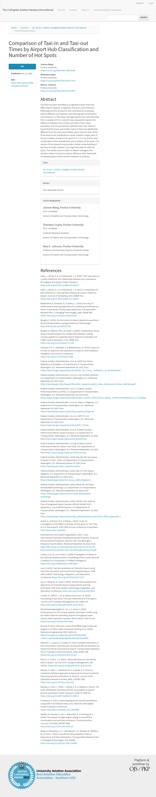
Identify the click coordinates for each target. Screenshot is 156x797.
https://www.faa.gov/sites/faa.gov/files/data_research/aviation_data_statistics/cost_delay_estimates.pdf (88, 384)
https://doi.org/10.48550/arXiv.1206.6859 (59, 563)
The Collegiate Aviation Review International (27, 10)
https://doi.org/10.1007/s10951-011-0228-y (60, 298)
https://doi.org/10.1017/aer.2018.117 (57, 726)
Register (140, 3)
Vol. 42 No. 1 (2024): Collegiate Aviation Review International (59, 27)
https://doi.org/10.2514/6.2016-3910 (78, 591)
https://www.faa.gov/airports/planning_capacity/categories (67, 411)
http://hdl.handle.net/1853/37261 (56, 326)
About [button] (85, 10)
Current (61, 10)
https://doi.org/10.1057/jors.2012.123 (57, 682)
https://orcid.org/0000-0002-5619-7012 (58, 80)
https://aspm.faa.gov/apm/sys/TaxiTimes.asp (65, 452)
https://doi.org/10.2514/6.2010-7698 (57, 356)
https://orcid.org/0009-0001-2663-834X (58, 70)
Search (143, 17)
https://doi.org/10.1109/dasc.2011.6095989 (60, 709)
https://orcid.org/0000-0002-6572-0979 (58, 90)
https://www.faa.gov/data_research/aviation (61, 466)
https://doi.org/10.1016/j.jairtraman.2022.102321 (70, 665)
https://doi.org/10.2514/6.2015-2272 (68, 577)
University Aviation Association (108, 10)
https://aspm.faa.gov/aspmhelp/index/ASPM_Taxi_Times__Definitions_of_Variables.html (81, 370)
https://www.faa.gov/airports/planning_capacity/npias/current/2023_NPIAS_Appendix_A (81, 516)
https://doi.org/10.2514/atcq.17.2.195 (57, 343)
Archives (73, 10)
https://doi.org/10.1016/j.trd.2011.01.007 (59, 655)
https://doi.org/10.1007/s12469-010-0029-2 (60, 285)
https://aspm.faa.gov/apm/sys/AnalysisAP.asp (66, 438)
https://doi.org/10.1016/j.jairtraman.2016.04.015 (62, 604)
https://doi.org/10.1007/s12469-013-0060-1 (60, 696)
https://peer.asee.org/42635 (53, 530)
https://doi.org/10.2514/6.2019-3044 (57, 621)
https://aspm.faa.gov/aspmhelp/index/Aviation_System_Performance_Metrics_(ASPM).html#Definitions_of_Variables (93, 397)
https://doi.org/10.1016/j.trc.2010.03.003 (58, 315)
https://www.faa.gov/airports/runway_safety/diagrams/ (66, 480)
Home (14, 27)
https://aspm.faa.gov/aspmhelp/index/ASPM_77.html (65, 425)
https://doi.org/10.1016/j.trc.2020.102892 (59, 743)
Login (151, 3)
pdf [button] (22, 66)
